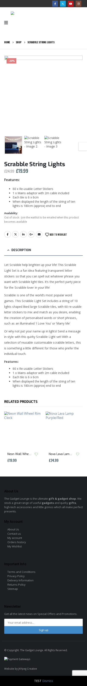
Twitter (15, 234)
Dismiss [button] (47, 681)
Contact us (14, 534)
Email (39, 234)
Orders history (16, 542)
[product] (22, 430)
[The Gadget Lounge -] (28, 22)
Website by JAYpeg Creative (20, 668)
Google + (31, 234)
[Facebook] (55, 3)
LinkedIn (23, 234)
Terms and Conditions (21, 572)
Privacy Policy (16, 576)
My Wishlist (14, 546)
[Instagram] (78, 3)
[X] (63, 3)
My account (14, 538)
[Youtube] (70, 3)
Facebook (7, 234)
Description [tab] (21, 250)
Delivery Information (20, 580)
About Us (13, 529)
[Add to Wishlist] (36, 454)
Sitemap (12, 589)
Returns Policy (16, 584)
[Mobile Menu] (7, 22)
